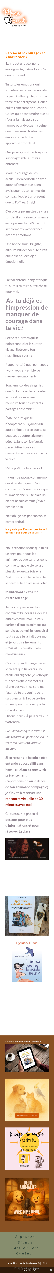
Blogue (25, 1242)
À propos (25, 1237)
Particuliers (25, 1248)
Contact (25, 1253)
